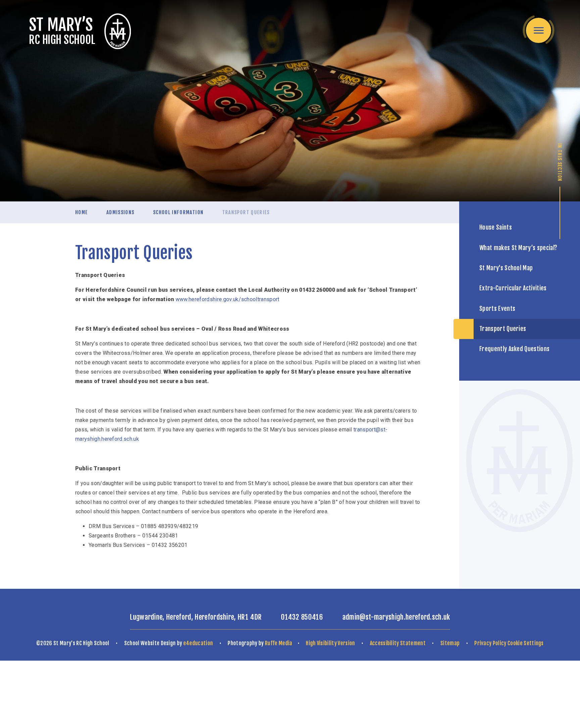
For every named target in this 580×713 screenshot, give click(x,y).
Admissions (120, 212)
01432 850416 (302, 617)
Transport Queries (246, 212)
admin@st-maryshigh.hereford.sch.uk (396, 617)
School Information (178, 212)
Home (81, 212)
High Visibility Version (330, 643)
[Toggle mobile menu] (538, 30)
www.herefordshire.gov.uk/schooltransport (228, 299)
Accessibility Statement (398, 643)
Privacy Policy (490, 643)
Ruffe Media (278, 643)
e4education (198, 643)
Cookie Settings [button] (526, 643)
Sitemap (450, 643)
